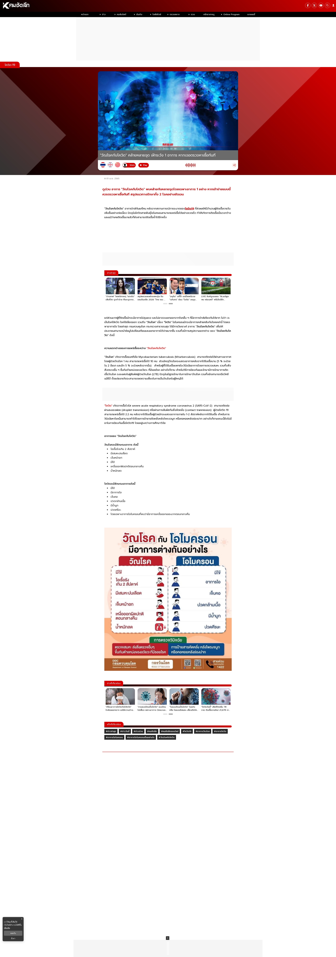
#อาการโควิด (220, 731)
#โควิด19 (187, 731)
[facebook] (307, 5)
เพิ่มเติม (7, 928)
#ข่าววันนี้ (124, 731)
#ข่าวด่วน (138, 731)
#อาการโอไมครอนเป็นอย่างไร (140, 737)
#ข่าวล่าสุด (111, 731)
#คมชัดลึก (152, 731)
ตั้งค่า (13, 938)
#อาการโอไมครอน (114, 737)
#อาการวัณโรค (203, 731)
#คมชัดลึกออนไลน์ (169, 731)
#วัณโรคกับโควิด (167, 737)
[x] (314, 5)
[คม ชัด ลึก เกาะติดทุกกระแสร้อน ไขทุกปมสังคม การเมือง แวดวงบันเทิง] (168, 6)
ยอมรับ (13, 933)
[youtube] (321, 5)
